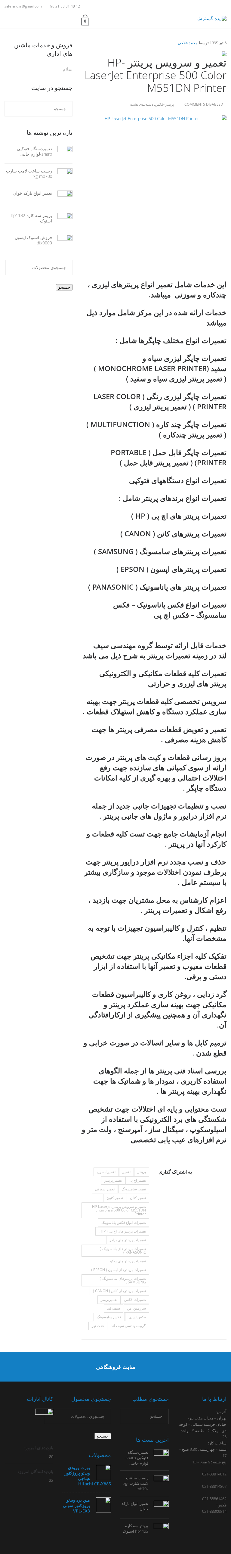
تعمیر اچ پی (137, 1180)
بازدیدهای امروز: (38, 1447)
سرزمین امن (136, 1308)
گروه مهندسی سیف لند (128, 1325)
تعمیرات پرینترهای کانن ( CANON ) (119, 1290)
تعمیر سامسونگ (134, 1189)
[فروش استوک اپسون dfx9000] (62, 241)
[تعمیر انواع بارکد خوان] (62, 196)
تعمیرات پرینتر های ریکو (128, 1261)
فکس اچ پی (137, 1317)
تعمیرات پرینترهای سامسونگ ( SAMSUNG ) (123, 1280)
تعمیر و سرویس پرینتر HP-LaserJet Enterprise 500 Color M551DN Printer (119, 1210)
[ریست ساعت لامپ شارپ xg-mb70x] (62, 174)
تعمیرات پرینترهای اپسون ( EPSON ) (118, 1269)
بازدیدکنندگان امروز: (35, 1471)
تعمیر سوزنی (105, 1189)
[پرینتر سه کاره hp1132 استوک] (62, 219)
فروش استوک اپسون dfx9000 (33, 240)
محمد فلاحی (188, 42)
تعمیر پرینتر (113, 1180)
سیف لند (113, 1308)
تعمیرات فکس (135, 1299)
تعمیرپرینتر (109, 1299)
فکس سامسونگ (109, 1317)
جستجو (64, 287)
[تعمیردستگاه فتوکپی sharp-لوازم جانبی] (62, 152)
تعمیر (126, 1171)
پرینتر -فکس (164, 104)
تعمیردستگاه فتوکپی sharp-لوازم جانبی (34, 151)
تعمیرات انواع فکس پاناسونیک (123, 1222)
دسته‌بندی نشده (141, 104)
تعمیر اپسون (106, 1171)
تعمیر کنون (114, 1197)
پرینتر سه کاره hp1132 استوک (31, 218)
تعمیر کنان (138, 1197)
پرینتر (141, 1171)
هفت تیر (98, 1325)
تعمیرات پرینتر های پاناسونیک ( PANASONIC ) (123, 1250)
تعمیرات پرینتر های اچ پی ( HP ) (122, 1231)
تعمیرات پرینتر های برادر (127, 1239)
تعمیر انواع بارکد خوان (32, 193)
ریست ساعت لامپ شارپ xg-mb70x (29, 173)
